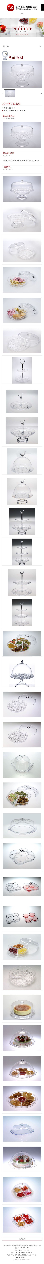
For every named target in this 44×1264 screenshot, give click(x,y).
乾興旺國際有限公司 (22, 7)
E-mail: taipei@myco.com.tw (23, 1252)
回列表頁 (22, 1239)
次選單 (6, 46)
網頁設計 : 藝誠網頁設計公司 (22, 1259)
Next (41, 29)
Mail (12, 1252)
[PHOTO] (22, 74)
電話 (16, 1248)
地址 (8, 1255)
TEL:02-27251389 (23, 1248)
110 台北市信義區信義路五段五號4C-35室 (23, 1255)
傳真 (16, 1250)
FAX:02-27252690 (23, 1250)
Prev (3, 29)
